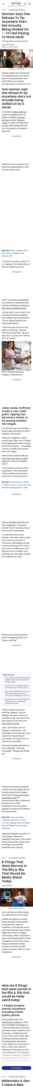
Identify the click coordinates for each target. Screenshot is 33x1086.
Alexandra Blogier (8, 45)
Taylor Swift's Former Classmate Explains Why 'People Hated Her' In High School (17, 680)
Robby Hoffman (19, 112)
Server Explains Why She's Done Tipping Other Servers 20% (15, 253)
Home (4, 10)
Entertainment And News (17, 10)
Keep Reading (16, 1068)
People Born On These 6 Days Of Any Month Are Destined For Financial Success (17, 701)
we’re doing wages (10, 723)
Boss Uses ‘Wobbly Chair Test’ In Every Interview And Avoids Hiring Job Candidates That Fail (17, 693)
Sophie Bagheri (7, 885)
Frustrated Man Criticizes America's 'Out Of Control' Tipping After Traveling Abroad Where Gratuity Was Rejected (16, 823)
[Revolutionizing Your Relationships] (16, 3)
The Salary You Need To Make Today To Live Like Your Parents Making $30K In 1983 (16, 485)
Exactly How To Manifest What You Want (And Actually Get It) (17, 687)
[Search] (24, 4)
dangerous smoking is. (12, 1022)
